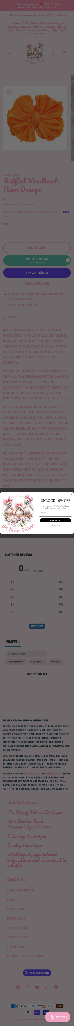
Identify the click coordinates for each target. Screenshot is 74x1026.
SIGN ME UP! (55, 520)
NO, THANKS (55, 526)
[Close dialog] (72, 494)
